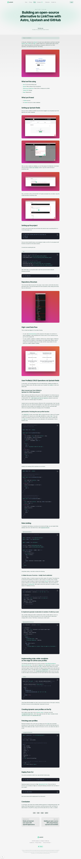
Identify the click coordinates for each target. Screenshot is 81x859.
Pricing (30, 2)
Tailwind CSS (25, 90)
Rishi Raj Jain (40, 28)
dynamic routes (40, 712)
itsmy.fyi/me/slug (32, 333)
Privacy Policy (38, 842)
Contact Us (53, 2)
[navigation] (40, 38)
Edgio (34, 43)
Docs (26, 2)
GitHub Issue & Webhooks (28, 88)
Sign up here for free (43, 784)
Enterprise (47, 2)
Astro (26, 43)
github (46, 812)
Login (71, 2)
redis (38, 812)
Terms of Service (46, 842)
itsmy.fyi (35, 42)
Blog (34, 2)
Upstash (23, 43)
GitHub (29, 43)
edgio (42, 812)
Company (39, 2)
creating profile (31, 584)
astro (34, 812)
